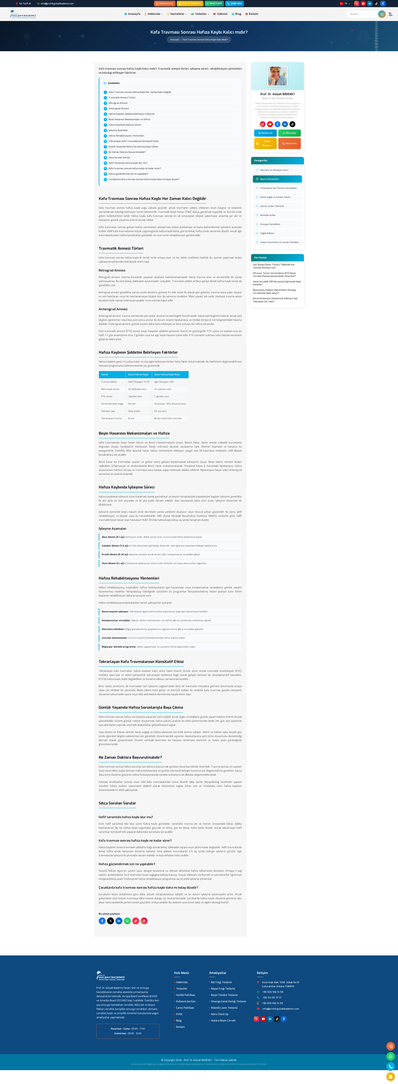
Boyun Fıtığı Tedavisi (223, 988)
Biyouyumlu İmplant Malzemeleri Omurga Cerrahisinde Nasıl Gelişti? (274, 292)
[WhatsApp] (390, 1056)
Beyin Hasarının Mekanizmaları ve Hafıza (129, 119)
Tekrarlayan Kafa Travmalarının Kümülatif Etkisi (134, 141)
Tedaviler (200, 14)
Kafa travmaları (108, 227)
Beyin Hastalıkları (269, 179)
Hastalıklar (177, 14)
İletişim (253, 14)
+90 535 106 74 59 (272, 992)
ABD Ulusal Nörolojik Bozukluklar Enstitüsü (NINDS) (187, 516)
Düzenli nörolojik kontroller (151, 740)
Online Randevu (191, 3)
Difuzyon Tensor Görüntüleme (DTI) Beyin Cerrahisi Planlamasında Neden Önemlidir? (274, 275)
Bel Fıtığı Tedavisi (221, 982)
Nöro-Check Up (219, 1014)
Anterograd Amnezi (119, 108)
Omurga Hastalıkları (270, 224)
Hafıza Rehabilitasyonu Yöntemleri (126, 135)
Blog (238, 14)
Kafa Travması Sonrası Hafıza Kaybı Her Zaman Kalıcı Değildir (140, 92)
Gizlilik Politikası (185, 995)
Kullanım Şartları (186, 1001)
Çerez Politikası (185, 1007)
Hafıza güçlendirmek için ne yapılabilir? (128, 173)
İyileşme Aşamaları (118, 130)
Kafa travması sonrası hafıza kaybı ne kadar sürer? (135, 168)
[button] (391, 14)
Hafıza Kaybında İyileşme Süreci (125, 124)
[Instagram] (356, 3)
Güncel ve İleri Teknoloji (272, 206)
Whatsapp (216, 3)
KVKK (179, 1014)
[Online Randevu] (390, 1076)
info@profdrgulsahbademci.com (57, 3)
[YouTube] (363, 3)
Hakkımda (153, 14)
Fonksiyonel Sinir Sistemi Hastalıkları (278, 188)
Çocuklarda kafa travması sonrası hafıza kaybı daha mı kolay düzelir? (144, 179)
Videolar (222, 14)
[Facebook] (383, 3)
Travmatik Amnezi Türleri (122, 97)
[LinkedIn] (370, 3)
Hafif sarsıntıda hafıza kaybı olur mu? (128, 163)
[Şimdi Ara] (390, 1066)
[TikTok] (376, 3)
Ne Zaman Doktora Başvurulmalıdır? (127, 152)
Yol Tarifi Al (25, 3)
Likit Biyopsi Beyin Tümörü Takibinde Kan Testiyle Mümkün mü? (274, 266)
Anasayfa (133, 14)
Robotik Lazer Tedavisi (224, 1007)
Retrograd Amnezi (118, 103)
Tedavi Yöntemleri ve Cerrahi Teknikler (279, 242)
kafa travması (212, 690)
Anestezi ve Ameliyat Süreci (274, 170)
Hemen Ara (291, 143)
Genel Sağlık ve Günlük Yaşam (275, 197)
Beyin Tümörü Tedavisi (224, 995)
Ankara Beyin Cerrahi (223, 1020)
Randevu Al (166, 3)
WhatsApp (291, 133)
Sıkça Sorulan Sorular (119, 157)
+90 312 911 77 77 (272, 997)
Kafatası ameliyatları (111, 782)
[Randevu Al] (390, 1046)
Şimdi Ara (236, 3)
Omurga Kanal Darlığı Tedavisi (228, 1001)
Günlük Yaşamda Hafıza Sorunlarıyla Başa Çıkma (133, 146)
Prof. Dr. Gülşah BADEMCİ (198, 1060)
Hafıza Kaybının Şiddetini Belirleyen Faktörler (132, 114)
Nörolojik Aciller (268, 215)
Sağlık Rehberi (267, 233)
